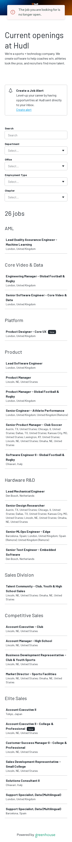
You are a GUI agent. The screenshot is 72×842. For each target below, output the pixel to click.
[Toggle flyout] (63, 150)
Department (12, 144)
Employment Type (16, 175)
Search (9, 128)
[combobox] (8, 150)
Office (8, 159)
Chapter (10, 190)
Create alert (24, 109)
